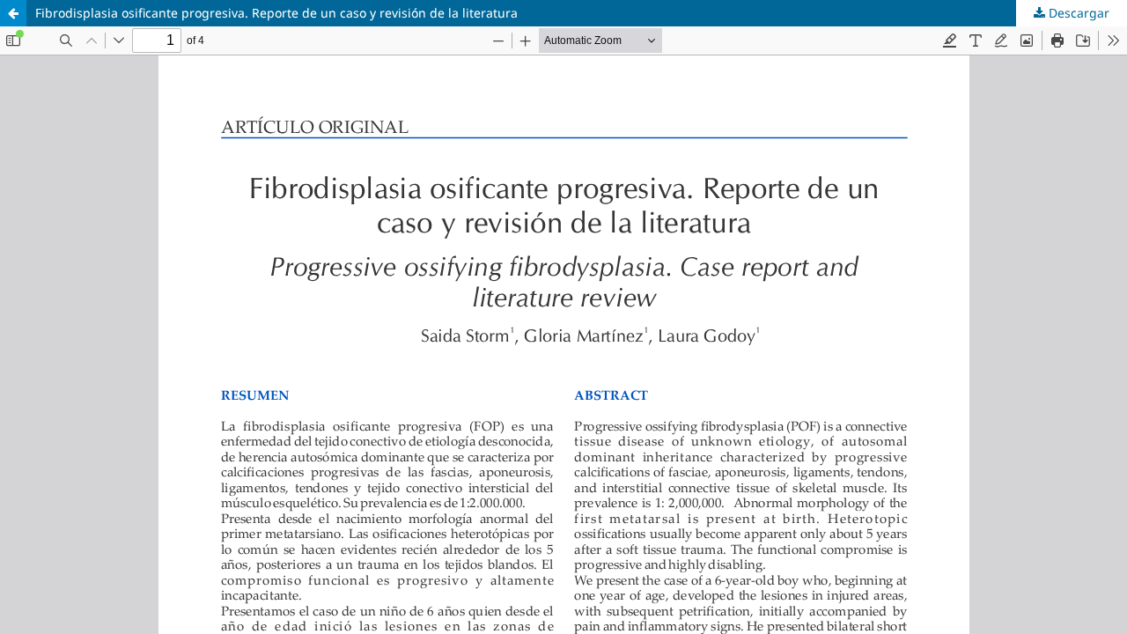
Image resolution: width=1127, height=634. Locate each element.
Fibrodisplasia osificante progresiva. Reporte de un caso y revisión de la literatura (276, 12)
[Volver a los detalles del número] (13, 13)
